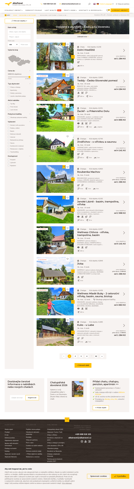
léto (116, 399)
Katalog (7, 451)
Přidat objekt (120, 10)
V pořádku (121, 476)
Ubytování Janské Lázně (12, 454)
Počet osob (11, 41)
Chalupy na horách (10, 448)
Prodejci (7, 432)
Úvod (15, 15)
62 (96, 356)
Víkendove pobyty (52, 448)
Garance (28, 448)
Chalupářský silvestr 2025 (55, 429)
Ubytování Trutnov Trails (54, 432)
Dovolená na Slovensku (54, 451)
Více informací (67, 483)
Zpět (8, 15)
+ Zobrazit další (83, 365)
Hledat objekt (9, 429)
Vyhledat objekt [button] (13, 10)
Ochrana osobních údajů (33, 451)
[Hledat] (89, 4)
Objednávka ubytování (12, 440)
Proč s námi (29, 442)
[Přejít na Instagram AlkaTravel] (82, 441)
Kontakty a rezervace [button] (90, 10)
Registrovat (32, 397)
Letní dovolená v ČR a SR (55, 445)
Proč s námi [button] (70, 10)
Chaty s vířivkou (52, 435)
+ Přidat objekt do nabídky (34, 454)
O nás (6, 435)
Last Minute (53, 10)
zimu (112, 399)
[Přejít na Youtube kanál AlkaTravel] (86, 441)
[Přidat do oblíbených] (67, 44)
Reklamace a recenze (33, 457)
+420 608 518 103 (49, 4)
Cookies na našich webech (34, 445)
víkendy (107, 399)
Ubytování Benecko (11, 457)
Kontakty (28, 437)
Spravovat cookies (98, 476)
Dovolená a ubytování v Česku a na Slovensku (36, 15)
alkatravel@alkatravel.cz (71, 4)
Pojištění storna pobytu (33, 429)
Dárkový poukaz (34, 10)
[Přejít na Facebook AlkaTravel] (89, 441)
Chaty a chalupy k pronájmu (56, 442)
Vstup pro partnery (123, 4)
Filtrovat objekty (19, 21)
